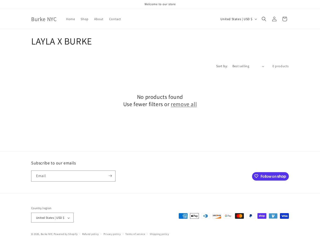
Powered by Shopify (66, 234)
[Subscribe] (110, 175)
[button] (264, 19)
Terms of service (135, 234)
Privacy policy (112, 234)
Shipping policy (159, 234)
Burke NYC (47, 234)
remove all (184, 104)
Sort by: (221, 66)
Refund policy (90, 234)
